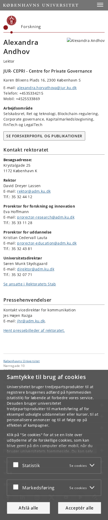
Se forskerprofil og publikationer (44, 135)
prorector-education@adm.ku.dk (47, 243)
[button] (100, 4)
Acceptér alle (80, 508)
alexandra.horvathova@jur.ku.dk (47, 87)
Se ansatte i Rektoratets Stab (29, 283)
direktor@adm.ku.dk (35, 269)
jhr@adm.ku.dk (31, 320)
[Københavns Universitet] (10, 25)
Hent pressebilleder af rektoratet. (34, 330)
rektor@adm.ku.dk (34, 191)
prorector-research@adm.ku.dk (45, 217)
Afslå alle (28, 508)
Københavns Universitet (21, 361)
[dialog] (54, 445)
